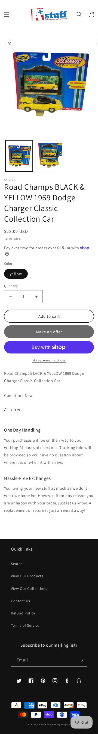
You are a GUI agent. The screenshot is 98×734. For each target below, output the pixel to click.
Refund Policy (23, 613)
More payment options (49, 360)
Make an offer (49, 331)
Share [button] (15, 409)
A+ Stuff (41, 724)
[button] (7, 14)
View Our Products (27, 575)
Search (17, 563)
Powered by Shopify (58, 724)
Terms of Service (25, 625)
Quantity (11, 286)
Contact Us (20, 600)
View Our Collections (29, 588)
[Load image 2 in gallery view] (49, 155)
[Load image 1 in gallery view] (19, 155)
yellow (16, 273)
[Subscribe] (81, 660)
